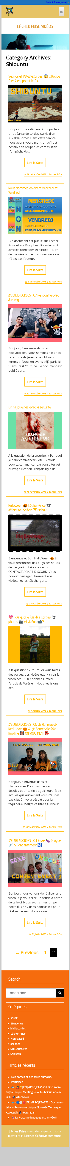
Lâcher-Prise (18, 1033)
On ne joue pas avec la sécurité (29, 407)
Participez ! (17, 1082)
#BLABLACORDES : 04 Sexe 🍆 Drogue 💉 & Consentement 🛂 (34, 843)
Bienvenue (16, 1023)
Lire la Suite (35, 163)
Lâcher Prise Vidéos (35, 26)
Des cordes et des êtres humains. (31, 1077)
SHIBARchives (18, 1049)
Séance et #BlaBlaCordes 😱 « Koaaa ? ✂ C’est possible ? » (34, 78)
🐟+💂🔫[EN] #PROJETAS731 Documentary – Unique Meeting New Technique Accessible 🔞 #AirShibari (33, 1092)
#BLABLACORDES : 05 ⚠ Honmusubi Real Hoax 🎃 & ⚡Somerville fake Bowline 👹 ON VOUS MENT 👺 (32, 729)
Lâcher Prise (55, 174)
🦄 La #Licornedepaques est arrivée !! (34, 1117)
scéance (15, 1044)
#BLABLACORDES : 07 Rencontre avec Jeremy (33, 297)
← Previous (26, 952)
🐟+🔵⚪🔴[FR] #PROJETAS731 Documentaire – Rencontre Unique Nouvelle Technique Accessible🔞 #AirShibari (34, 1107)
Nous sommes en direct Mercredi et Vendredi (32, 190)
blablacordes (18, 1028)
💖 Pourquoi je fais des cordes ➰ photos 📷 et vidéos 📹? (32, 619)
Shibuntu (15, 1054)
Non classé (17, 1038)
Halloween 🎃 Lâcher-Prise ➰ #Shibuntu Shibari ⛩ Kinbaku (29, 507)
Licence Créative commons (42, 1136)
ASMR (14, 1018)
